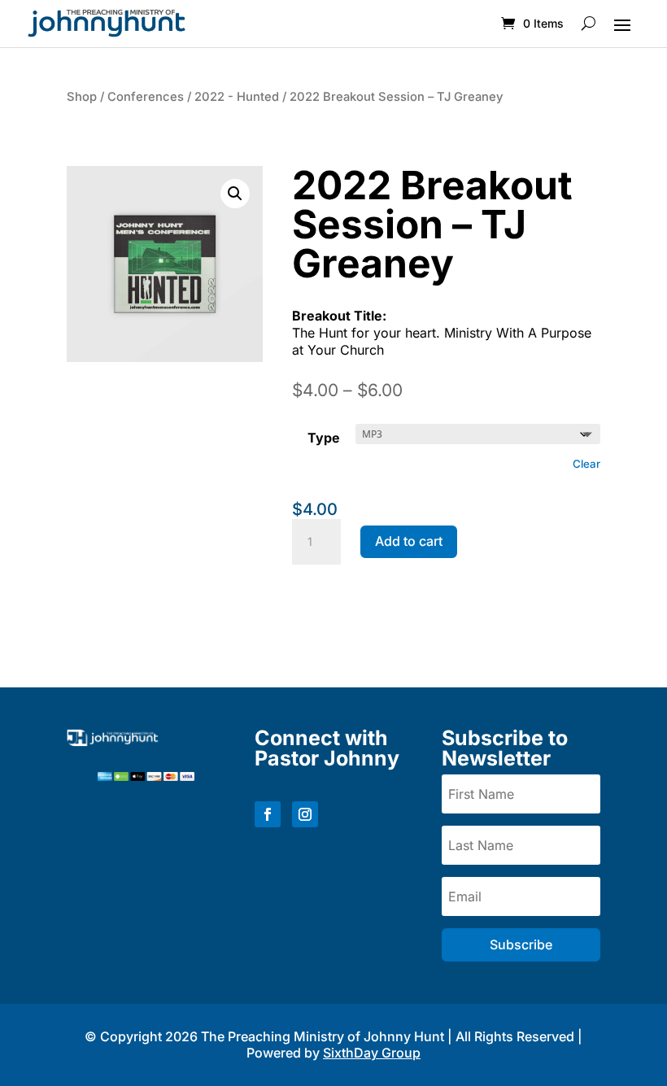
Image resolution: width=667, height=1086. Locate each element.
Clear (586, 463)
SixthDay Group (372, 1053)
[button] (235, 193)
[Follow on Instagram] (305, 814)
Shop (82, 96)
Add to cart (408, 541)
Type (323, 438)
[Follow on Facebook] (268, 814)
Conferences (145, 96)
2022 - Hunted (236, 96)
